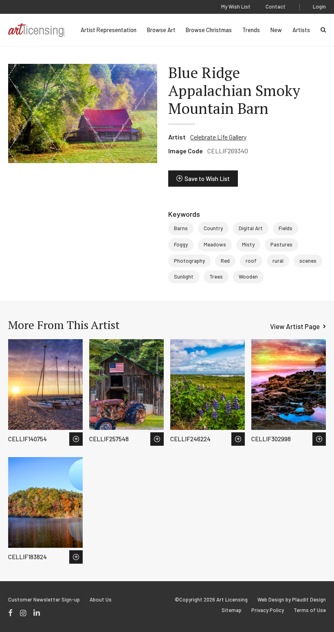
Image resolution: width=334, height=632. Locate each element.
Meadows (215, 244)
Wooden (248, 276)
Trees (216, 276)
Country (213, 228)
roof (251, 260)
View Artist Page (295, 326)
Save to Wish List (207, 178)
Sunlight (183, 276)
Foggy (181, 244)
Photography (189, 260)
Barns (181, 228)
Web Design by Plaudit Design (291, 600)
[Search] (323, 29)
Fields (285, 228)
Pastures (281, 244)
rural (277, 260)
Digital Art (251, 228)
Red (225, 260)
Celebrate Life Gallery (218, 137)
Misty (248, 244)
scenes (307, 260)
